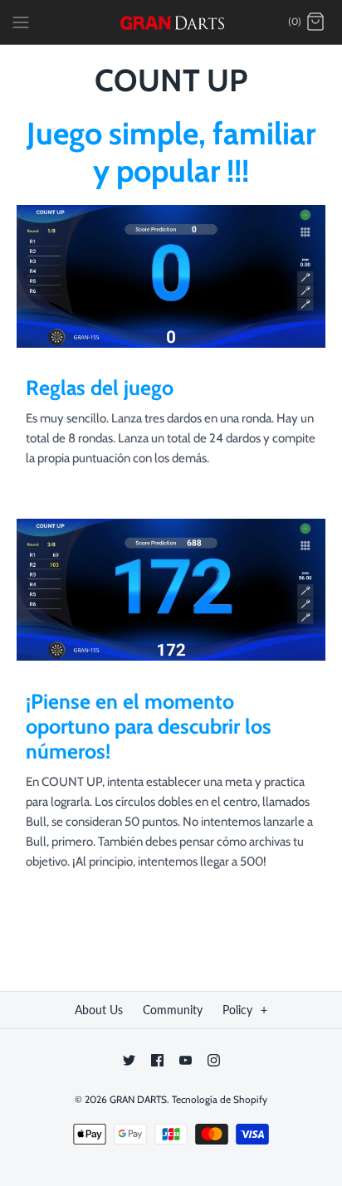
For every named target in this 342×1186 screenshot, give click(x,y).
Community (173, 1010)
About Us (99, 1010)
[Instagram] (214, 1060)
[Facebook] (157, 1060)
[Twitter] (129, 1060)
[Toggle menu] (21, 21)
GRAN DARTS (138, 1099)
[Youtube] (185, 1060)
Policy (244, 1010)
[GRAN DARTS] (171, 22)
